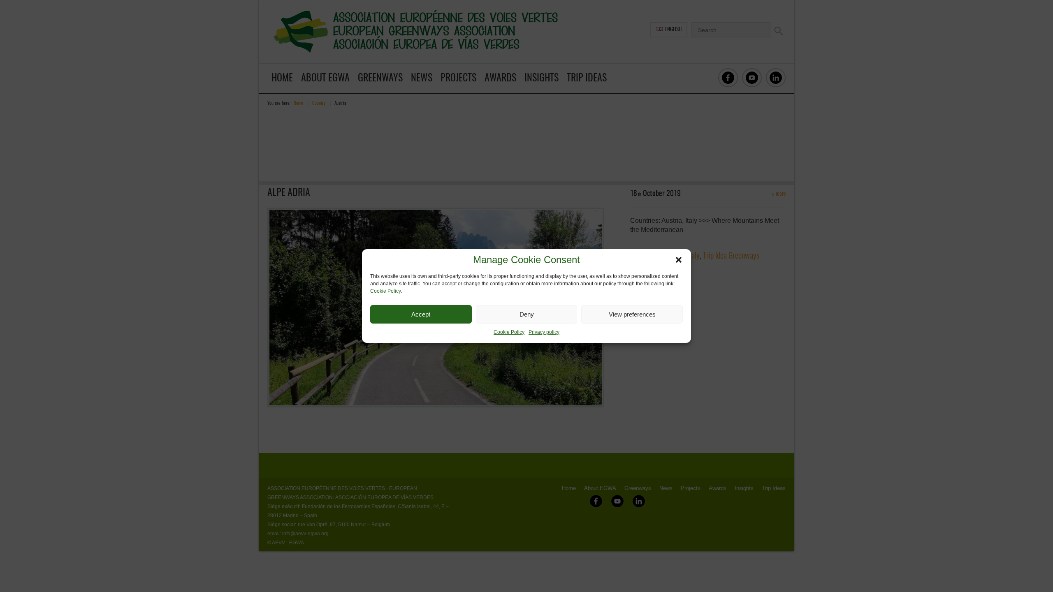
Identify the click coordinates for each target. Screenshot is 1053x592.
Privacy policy (544, 332)
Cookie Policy (385, 291)
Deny (527, 314)
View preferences (632, 314)
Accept (420, 314)
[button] (679, 260)
